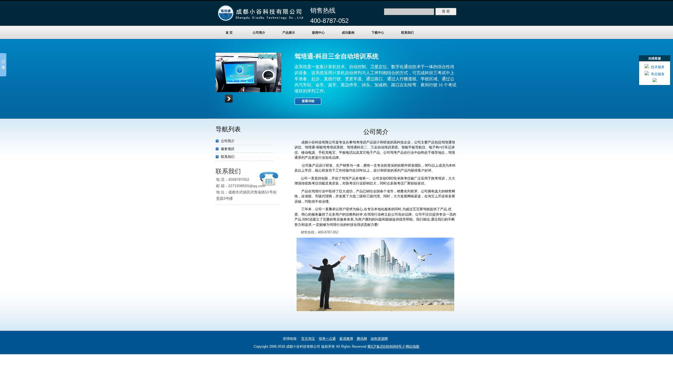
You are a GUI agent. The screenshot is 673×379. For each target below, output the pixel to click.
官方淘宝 (308, 339)
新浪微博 (346, 339)
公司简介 (259, 32)
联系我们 (407, 32)
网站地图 (412, 346)
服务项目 (227, 149)
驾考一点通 (327, 339)
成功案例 (348, 32)
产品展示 (288, 32)
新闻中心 (318, 32)
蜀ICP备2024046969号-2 (386, 346)
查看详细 (308, 101)
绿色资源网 (379, 339)
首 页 (229, 32)
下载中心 (377, 32)
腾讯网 (362, 339)
